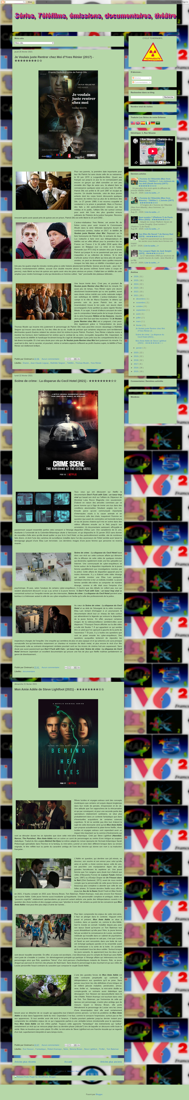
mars (138, 321)
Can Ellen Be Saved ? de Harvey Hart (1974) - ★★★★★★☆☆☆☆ (156, 235)
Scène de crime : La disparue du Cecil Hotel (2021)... (150, 335)
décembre (141, 299)
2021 (136, 295)
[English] (138, 124)
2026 (136, 276)
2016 (136, 368)
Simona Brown (76, 1049)
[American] (133, 124)
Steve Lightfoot (91, 1049)
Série (65, 1049)
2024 (136, 284)
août (138, 314)
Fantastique (40, 1049)
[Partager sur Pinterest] (78, 359)
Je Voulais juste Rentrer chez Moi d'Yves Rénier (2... (150, 329)
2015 (136, 371)
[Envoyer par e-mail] (66, 359)
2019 (136, 356)
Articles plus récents (25, 1062)
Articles (137, 78)
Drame (26, 363)
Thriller (102, 1049)
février (139, 325)
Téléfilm (70, 363)
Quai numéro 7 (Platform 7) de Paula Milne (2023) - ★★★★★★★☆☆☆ (156, 218)
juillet (138, 318)
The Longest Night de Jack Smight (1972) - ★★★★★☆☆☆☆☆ (155, 252)
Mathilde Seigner (58, 363)
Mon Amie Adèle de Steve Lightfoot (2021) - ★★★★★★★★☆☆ (59, 689)
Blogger (99, 1094)
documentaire (29, 671)
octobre (139, 306)
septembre (141, 310)
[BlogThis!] (69, 359)
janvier (139, 348)
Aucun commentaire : (51, 359)
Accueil (68, 1062)
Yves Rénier (96, 363)
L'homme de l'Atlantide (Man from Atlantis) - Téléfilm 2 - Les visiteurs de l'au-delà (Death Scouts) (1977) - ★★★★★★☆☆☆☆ (156, 182)
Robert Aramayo (54, 1049)
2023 (136, 288)
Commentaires (140, 82)
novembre (141, 302)
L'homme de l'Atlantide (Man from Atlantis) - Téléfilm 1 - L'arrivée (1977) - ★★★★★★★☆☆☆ (156, 200)
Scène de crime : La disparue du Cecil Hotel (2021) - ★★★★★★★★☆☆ (65, 381)
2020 (136, 352)
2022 (136, 291)
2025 (136, 280)
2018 (136, 360)
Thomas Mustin (82, 363)
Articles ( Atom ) (74, 1071)
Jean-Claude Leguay (39, 363)
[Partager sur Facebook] (75, 359)
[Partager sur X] (72, 359)
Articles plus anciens (111, 1062)
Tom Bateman (113, 1049)
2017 (136, 364)
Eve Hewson (28, 1049)
